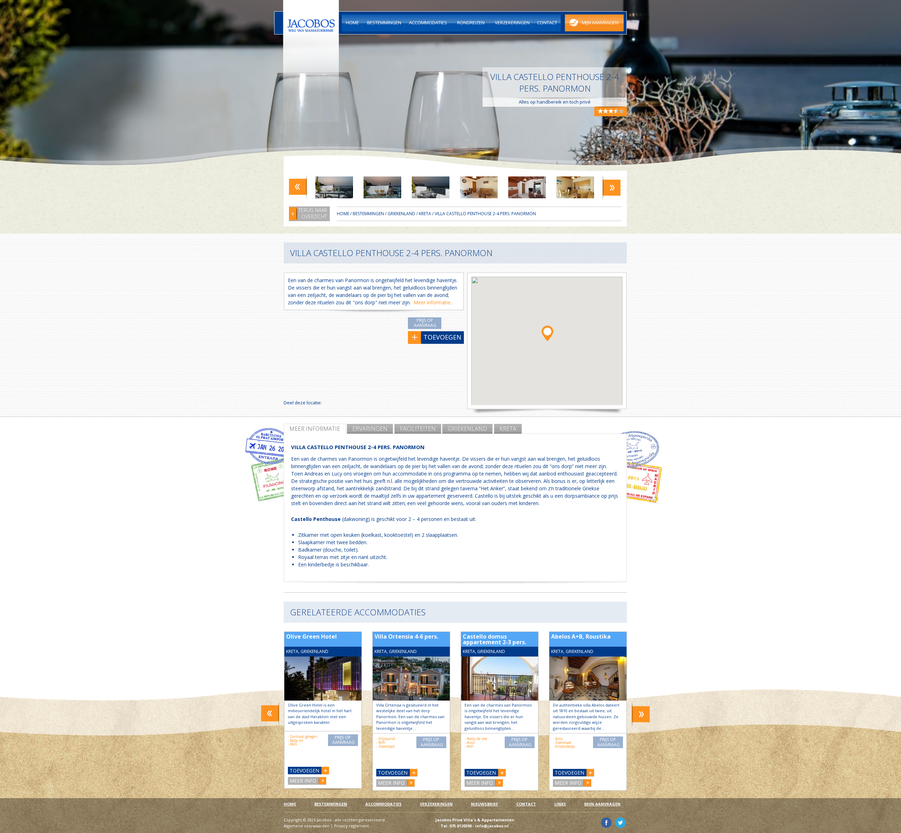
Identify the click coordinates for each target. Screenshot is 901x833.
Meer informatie (314, 429)
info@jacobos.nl (492, 825)
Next (611, 187)
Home (343, 214)
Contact (526, 804)
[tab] (315, 429)
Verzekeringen (436, 804)
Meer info (303, 780)
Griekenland (467, 429)
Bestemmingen (368, 214)
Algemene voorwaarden (306, 825)
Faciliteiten (418, 429)
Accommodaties (383, 804)
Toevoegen (304, 770)
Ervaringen (370, 429)
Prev (298, 187)
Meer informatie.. (433, 302)
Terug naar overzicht (312, 213)
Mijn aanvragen (602, 804)
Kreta (507, 429)
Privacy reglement (351, 825)
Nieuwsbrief (484, 804)
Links (560, 804)
